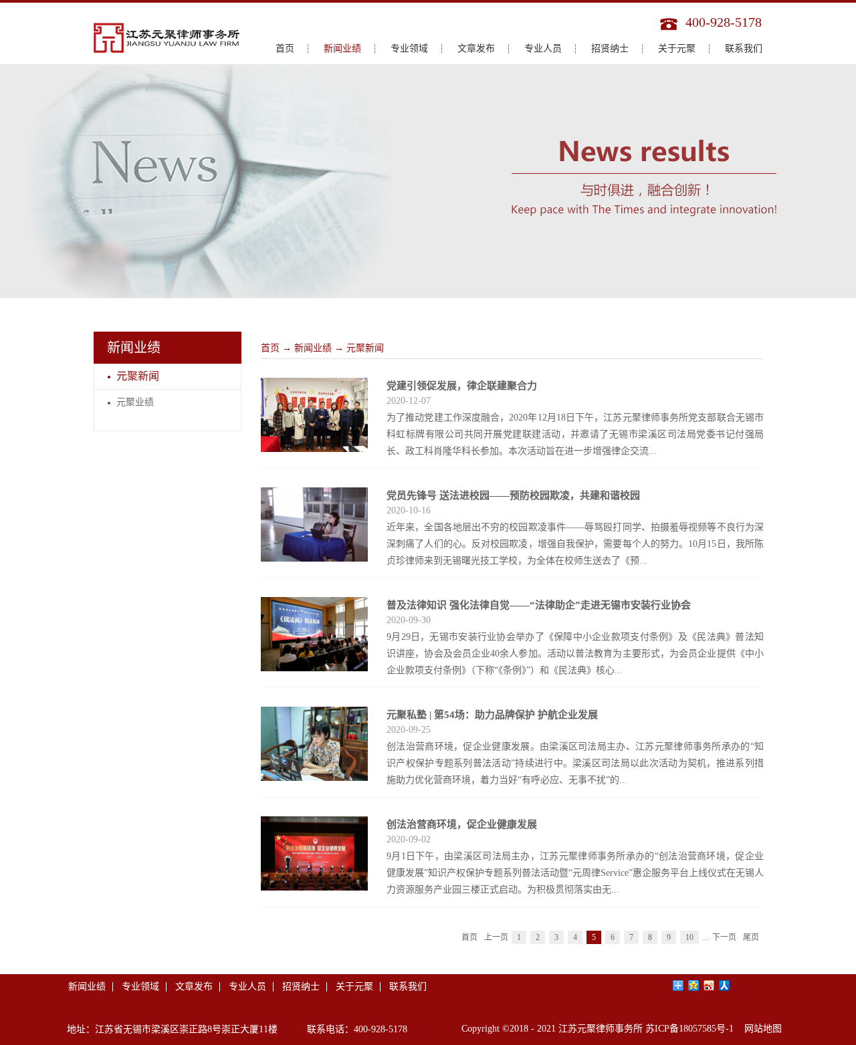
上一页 (496, 937)
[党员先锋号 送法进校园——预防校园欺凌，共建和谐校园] (314, 495)
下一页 (724, 937)
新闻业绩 (313, 348)
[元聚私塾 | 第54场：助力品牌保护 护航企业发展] (314, 714)
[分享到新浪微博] (709, 985)
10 (689, 937)
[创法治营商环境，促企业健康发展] (314, 824)
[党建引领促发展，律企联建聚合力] (314, 385)
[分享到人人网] (724, 985)
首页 (285, 48)
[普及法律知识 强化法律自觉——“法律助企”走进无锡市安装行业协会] (314, 605)
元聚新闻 (365, 348)
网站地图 (760, 1029)
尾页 (751, 937)
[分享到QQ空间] (694, 985)
